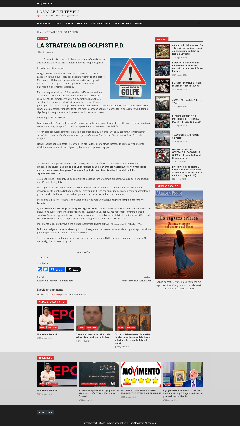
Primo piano (42, 38)
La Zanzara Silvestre (100, 23)
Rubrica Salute (43, 23)
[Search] (199, 23)
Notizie (43, 328)
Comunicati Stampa (89, 384)
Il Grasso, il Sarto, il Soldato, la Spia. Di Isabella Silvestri (162, 86)
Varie (168, 384)
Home (40, 32)
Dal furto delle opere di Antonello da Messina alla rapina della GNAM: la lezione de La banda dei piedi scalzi (133, 318)
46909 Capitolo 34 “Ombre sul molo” (162, 138)
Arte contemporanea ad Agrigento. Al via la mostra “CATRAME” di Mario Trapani (99, 374)
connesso (55, 294)
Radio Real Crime (123, 23)
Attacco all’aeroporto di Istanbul (55, 279)
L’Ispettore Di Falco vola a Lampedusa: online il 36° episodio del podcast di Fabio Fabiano (162, 68)
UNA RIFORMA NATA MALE (136, 279)
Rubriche (81, 23)
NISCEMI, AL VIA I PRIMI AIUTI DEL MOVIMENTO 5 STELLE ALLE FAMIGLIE (141, 374)
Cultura (58, 23)
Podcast (139, 23)
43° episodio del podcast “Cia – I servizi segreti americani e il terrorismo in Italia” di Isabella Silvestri (162, 51)
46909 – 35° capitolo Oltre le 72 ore (162, 103)
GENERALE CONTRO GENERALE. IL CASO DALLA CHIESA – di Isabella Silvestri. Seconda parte (162, 155)
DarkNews (134, 422)
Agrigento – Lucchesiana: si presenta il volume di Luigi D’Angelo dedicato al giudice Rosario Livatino (183, 374)
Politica (69, 23)
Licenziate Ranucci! (55, 318)
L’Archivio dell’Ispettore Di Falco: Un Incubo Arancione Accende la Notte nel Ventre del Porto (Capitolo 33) (162, 173)
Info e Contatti (45, 412)
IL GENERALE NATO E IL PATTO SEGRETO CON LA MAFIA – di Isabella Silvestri (162, 120)
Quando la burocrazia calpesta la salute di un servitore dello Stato (94, 318)
